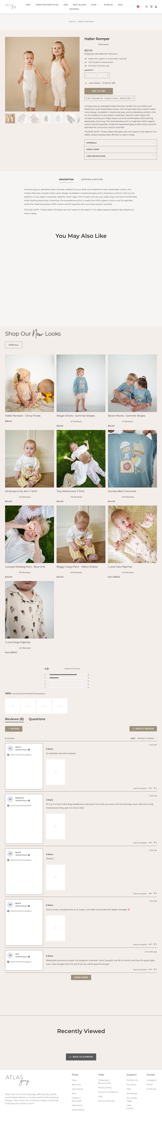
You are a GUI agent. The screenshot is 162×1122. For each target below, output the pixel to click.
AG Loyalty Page (132, 1099)
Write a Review (146, 729)
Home (72, 21)
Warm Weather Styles (47, 5)
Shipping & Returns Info (104, 1081)
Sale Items (77, 1105)
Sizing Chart (92, 149)
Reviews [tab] (14, 719)
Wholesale (132, 1093)
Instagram (151, 1080)
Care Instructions (95, 156)
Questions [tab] (37, 719)
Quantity (88, 70)
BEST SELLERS (79, 5)
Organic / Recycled (76, 1099)
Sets (74, 1093)
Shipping (89, 54)
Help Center (130, 1107)
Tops (74, 1080)
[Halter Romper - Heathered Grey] (7, 314)
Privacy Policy (105, 1087)
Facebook (151, 1089)
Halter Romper (86, 21)
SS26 (66, 5)
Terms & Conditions (108, 1092)
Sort (133, 738)
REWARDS (74, 9)
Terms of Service (106, 1101)
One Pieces (77, 1089)
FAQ (100, 1096)
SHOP (94, 5)
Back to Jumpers (83, 1057)
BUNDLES (108, 5)
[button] (12, 706)
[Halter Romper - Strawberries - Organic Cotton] (10, 314)
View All (13, 345)
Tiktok (149, 1084)
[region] (36, 706)
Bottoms (76, 1084)
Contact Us (132, 1080)
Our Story (131, 1084)
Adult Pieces (78, 1110)
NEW (28, 5)
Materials (91, 143)
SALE (120, 5)
